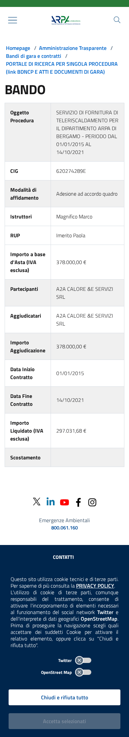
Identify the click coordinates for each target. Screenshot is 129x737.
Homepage (18, 48)
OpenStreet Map (57, 672)
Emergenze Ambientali (64, 520)
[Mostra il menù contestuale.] (12, 20)
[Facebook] (78, 501)
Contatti (63, 557)
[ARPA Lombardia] (64, 20)
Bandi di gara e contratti (33, 56)
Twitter (65, 660)
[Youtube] (64, 501)
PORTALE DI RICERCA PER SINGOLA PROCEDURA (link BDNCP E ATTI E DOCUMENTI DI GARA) (62, 68)
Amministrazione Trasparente (73, 48)
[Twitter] (36, 502)
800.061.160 (64, 527)
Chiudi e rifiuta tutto (64, 697)
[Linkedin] (50, 501)
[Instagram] (92, 501)
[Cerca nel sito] (117, 20)
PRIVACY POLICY (95, 586)
